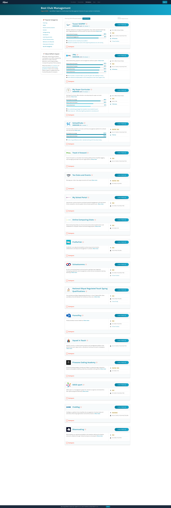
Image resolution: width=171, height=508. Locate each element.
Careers (45, 30)
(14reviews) (85, 57)
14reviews (114, 69)
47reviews (114, 38)
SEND (44, 25)
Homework (45, 34)
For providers (80, 2)
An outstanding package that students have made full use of (83, 109)
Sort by (119, 17)
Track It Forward (79, 153)
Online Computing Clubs (83, 220)
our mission (54, 65)
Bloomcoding (78, 429)
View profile (122, 24)
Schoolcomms (78, 264)
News (94, 2)
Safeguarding (46, 32)
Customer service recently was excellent (78, 40)
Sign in (164, 2)
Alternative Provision (48, 44)
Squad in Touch (79, 340)
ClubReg (76, 407)
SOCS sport (77, 385)
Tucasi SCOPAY (78, 24)
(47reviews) (85, 26)
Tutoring (45, 23)
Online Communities (48, 39)
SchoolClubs (77, 123)
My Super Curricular (81, 89)
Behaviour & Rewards (48, 41)
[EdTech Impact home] (5, 2)
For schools (73, 2)
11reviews (114, 104)
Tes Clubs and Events (81, 175)
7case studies (115, 41)
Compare (71, 46)
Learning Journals (47, 37)
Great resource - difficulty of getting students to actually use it (83, 111)
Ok (108, 506)
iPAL (74, 55)
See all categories (47, 46)
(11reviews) (85, 91)
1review (114, 134)
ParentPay (76, 315)
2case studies (115, 275)
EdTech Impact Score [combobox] (123, 18)
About (99, 2)
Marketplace (88, 2)
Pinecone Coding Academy (83, 362)
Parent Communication (49, 27)
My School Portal (79, 197)
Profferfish (77, 242)
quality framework (46, 67)
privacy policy (101, 506)
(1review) (84, 125)
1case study (115, 301)
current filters (86, 18)
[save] (86, 24)
